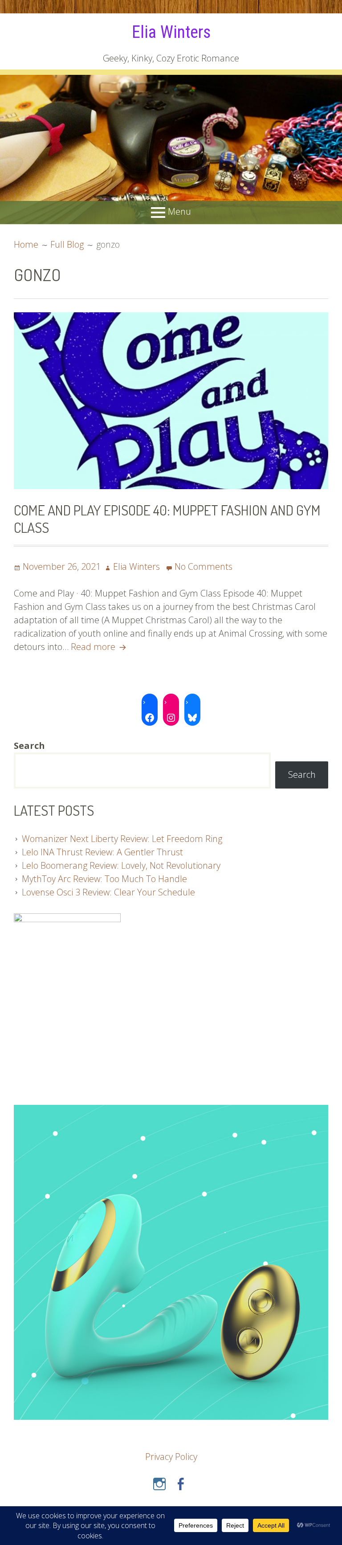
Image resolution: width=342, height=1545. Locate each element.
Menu (179, 212)
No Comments (203, 566)
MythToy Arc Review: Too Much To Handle (104, 879)
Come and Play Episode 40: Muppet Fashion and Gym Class (167, 518)
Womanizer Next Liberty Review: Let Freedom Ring (122, 839)
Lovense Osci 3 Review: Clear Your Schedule (108, 892)
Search (302, 774)
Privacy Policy (171, 1457)
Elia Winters (171, 32)
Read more (100, 647)
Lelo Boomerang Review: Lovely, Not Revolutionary (121, 865)
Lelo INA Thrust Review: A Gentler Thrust (102, 852)
